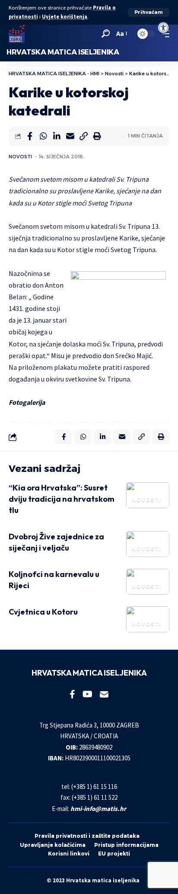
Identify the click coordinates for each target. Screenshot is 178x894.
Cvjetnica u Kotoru (43, 612)
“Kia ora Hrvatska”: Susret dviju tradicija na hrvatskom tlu (61, 499)
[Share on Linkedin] (57, 136)
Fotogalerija (27, 402)
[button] (148, 12)
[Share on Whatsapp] (43, 136)
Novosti (20, 157)
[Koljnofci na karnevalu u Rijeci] (147, 582)
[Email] (70, 136)
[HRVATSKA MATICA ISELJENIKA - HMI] (17, 34)
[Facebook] (72, 694)
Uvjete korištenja (64, 16)
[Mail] (104, 694)
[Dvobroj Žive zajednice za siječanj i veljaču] (147, 544)
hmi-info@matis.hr (98, 808)
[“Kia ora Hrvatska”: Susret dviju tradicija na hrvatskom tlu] (147, 495)
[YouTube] (87, 694)
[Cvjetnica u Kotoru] (147, 619)
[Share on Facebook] (30, 136)
